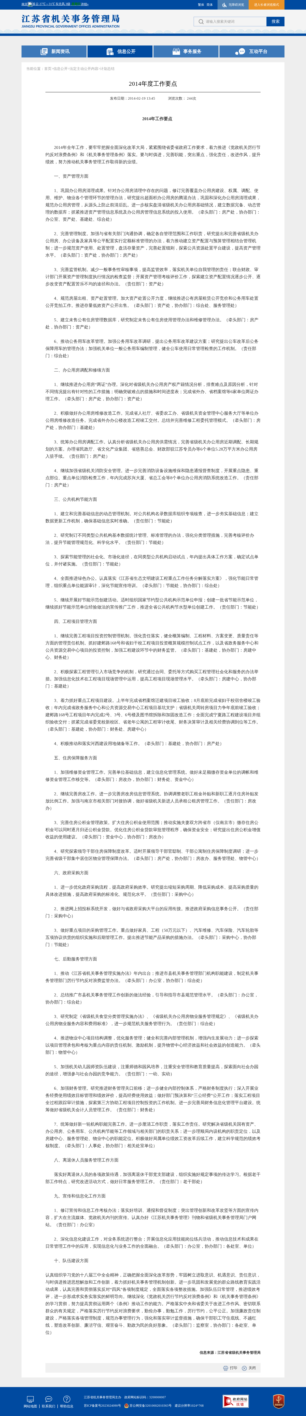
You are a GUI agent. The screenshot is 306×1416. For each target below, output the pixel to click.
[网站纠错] (236, 1401)
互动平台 (258, 51)
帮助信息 (66, 1406)
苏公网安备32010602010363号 (150, 1405)
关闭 (252, 1368)
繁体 (201, 4)
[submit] (275, 21)
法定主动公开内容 (84, 69)
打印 (233, 1368)
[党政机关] (278, 1401)
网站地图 (30, 1406)
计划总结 (107, 69)
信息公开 (126, 51)
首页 (47, 69)
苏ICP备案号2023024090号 (102, 1405)
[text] (230, 21)
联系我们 (48, 1406)
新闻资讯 (60, 51)
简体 (210, 4)
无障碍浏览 (236, 4)
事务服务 (192, 51)
